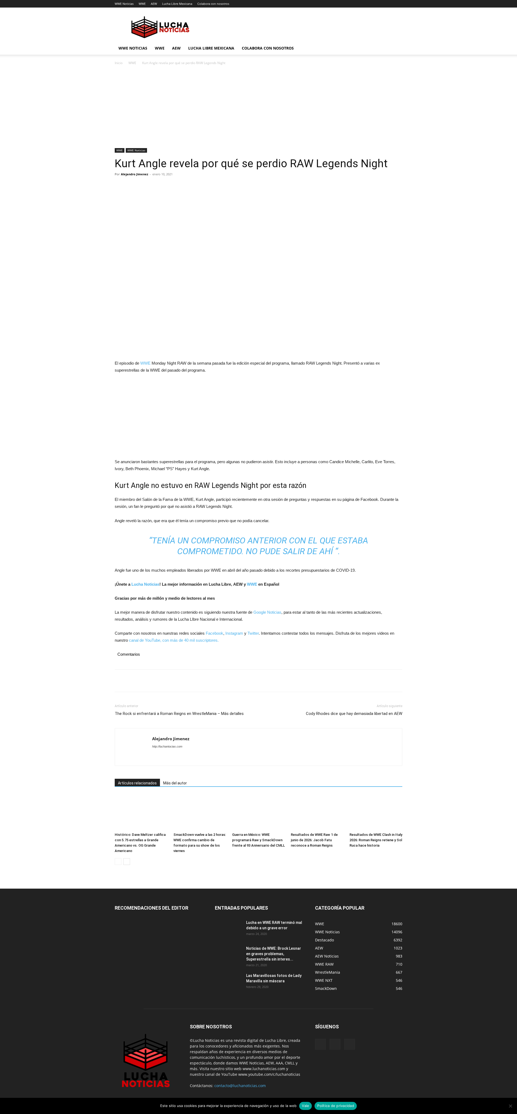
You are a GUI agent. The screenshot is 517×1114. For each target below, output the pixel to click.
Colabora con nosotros (213, 4)
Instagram (234, 633)
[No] (510, 1106)
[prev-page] (118, 861)
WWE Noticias (124, 4)
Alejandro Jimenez (134, 174)
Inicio (119, 63)
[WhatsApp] (157, 186)
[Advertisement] (258, 108)
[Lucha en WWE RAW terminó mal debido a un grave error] (228, 929)
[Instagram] (335, 1044)
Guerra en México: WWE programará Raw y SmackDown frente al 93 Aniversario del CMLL (258, 840)
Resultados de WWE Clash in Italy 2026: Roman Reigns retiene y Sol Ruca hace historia (376, 840)
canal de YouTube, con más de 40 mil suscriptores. (173, 640)
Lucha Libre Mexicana (177, 4)
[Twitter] (132, 186)
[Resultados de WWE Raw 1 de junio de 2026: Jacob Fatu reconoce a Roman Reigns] (317, 812)
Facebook (214, 633)
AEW (154, 4)
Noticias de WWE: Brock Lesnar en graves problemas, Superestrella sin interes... (273, 953)
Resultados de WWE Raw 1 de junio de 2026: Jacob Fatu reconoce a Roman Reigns (314, 840)
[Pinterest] (144, 186)
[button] (395, 48)
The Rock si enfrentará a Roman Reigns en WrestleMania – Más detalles (179, 713)
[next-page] (126, 861)
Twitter (253, 633)
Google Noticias (267, 612)
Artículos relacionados (137, 783)
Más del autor (175, 783)
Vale (305, 1105)
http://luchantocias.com (167, 746)
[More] (170, 186)
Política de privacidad (335, 1105)
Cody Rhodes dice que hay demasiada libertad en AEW (354, 713)
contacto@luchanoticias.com (240, 1085)
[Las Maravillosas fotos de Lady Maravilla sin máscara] (228, 982)
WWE (142, 4)
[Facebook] (120, 186)
